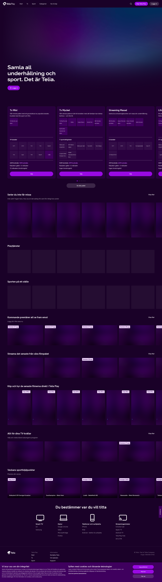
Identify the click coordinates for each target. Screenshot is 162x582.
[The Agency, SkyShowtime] (118, 220)
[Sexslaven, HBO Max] (93, 220)
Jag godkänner (143, 567)
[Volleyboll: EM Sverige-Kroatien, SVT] (25, 488)
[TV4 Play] (19, 261)
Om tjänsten (54, 558)
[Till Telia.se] (11, 552)
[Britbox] (142, 261)
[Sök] (131, 4)
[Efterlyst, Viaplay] (62, 335)
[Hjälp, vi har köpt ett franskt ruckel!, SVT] (62, 451)
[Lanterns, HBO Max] (44, 220)
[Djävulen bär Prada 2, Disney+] (25, 368)
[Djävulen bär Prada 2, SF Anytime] (118, 407)
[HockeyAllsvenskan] (44, 297)
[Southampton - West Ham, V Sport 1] (62, 488)
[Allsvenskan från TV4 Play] (68, 297)
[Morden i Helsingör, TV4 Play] (99, 451)
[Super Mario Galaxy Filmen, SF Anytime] (93, 407)
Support (53, 560)
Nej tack (143, 571)
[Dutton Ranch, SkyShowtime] (142, 220)
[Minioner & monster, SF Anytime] (19, 407)
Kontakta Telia (54, 555)
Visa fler (151, 195)
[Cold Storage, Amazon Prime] (62, 368)
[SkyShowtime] (118, 261)
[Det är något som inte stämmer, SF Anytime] (142, 407)
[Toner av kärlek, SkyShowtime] (136, 368)
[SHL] (19, 297)
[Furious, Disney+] (68, 220)
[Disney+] (68, 261)
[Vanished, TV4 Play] (99, 335)
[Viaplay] (93, 261)
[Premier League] (142, 297)
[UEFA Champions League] (118, 297)
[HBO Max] (44, 261)
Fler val (143, 576)
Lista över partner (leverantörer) (77, 573)
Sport (33, 560)
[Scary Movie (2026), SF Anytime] (68, 407)
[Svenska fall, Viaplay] (25, 335)
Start (32, 555)
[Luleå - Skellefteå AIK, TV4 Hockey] (99, 488)
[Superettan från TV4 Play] (93, 297)
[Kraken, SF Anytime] (44, 407)
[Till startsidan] (9, 3)
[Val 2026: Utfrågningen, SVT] (25, 451)
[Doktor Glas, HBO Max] (136, 335)
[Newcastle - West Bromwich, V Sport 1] (136, 488)
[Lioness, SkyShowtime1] (19, 220)
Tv (32, 558)
